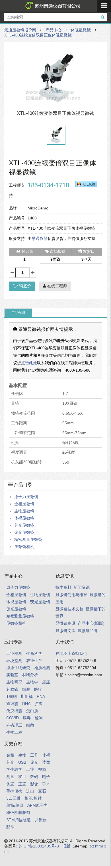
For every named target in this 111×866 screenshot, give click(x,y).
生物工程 (14, 732)
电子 (46, 776)
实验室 (12, 675)
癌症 (46, 682)
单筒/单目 (14, 805)
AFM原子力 (37, 805)
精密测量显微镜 (28, 539)
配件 (10, 827)
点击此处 (29, 362)
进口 (30, 791)
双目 (22, 776)
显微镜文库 (65, 630)
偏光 (34, 762)
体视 (46, 755)
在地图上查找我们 (71, 653)
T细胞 (11, 696)
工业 (30, 769)
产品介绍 (18, 313)
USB (22, 762)
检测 (39, 718)
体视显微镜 (81, 30)
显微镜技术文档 (69, 609)
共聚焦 (41, 820)
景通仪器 (40, 238)
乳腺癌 (12, 689)
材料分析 (30, 675)
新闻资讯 (82, 587)
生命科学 (34, 653)
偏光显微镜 (24, 532)
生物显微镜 (24, 511)
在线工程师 (56, 286)
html (99, 846)
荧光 (10, 762)
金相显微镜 (24, 504)
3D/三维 (13, 798)
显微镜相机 (24, 546)
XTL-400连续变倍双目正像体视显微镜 (38, 35)
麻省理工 (14, 725)
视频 (42, 769)
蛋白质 (32, 710)
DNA (26, 703)
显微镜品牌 (88, 630)
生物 (22, 755)
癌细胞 (12, 703)
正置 (22, 784)
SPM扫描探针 (18, 812)
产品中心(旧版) (91, 623)
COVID (12, 718)
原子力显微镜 (26, 496)
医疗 (38, 689)
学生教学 (14, 769)
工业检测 (14, 653)
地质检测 (42, 667)
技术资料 (63, 587)
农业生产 (34, 660)
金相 (10, 755)
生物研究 (14, 682)
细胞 (26, 689)
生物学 (32, 682)
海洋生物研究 (18, 667)
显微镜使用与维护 (71, 594)
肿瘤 (38, 703)
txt (92, 846)
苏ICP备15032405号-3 (38, 846)
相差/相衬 (33, 798)
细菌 (30, 725)
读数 (46, 762)
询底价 (24, 286)
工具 (34, 755)
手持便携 (14, 791)
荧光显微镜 (24, 525)
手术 (46, 784)
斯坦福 (27, 696)
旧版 (66, 846)
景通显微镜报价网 (51, 5)
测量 (10, 776)
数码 (34, 776)
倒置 (10, 784)
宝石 (42, 791)
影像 (34, 784)
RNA (41, 696)
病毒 (27, 718)
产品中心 (53, 30)
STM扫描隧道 (18, 820)
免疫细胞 (14, 710)
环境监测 (14, 660)
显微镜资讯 (65, 623)
